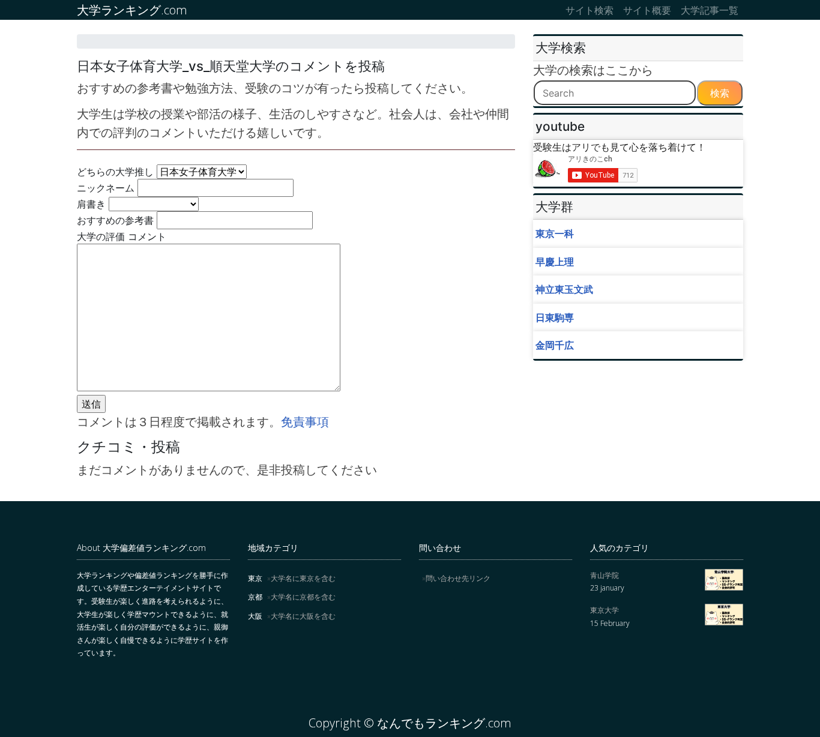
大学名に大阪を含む (303, 616)
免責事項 (305, 422)
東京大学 (604, 610)
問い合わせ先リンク (458, 578)
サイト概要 (647, 10)
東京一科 (554, 233)
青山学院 (604, 575)
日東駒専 (554, 317)
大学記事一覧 (709, 10)
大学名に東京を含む (303, 578)
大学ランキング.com (132, 10)
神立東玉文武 (564, 289)
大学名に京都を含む (303, 597)
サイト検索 (589, 10)
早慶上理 (554, 261)
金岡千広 (554, 345)
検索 (719, 93)
